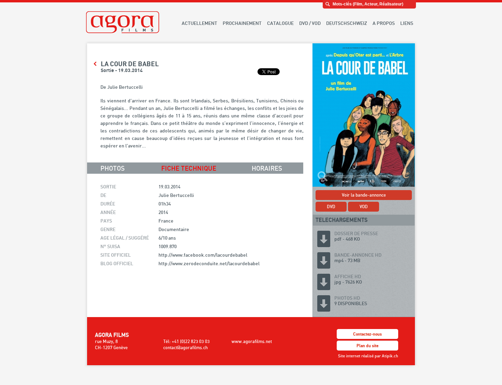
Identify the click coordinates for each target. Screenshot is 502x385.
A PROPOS (384, 23)
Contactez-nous (367, 334)
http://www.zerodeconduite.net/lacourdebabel (209, 263)
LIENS (406, 23)
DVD (331, 206)
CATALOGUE (280, 23)
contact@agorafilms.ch (185, 347)
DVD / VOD (310, 23)
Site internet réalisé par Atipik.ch (368, 355)
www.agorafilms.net (252, 341)
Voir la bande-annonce (364, 195)
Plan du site (367, 345)
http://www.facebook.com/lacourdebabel (202, 255)
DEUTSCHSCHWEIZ (346, 23)
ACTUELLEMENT (199, 23)
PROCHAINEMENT (242, 23)
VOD (364, 206)
